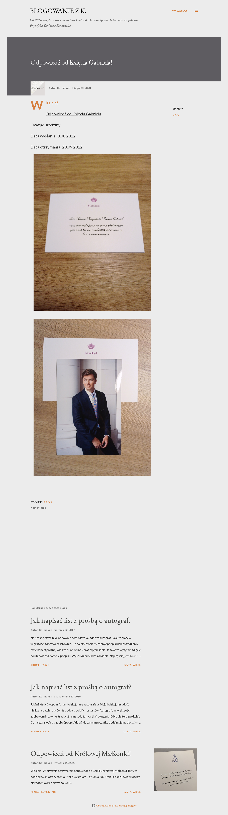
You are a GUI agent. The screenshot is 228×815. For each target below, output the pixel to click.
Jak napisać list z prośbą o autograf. (81, 620)
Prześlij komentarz (43, 791)
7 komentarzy (40, 731)
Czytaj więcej (132, 665)
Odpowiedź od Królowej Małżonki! (81, 753)
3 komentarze (40, 665)
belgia (175, 115)
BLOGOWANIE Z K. (58, 10)
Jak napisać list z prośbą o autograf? (81, 686)
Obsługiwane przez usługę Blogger (116, 805)
